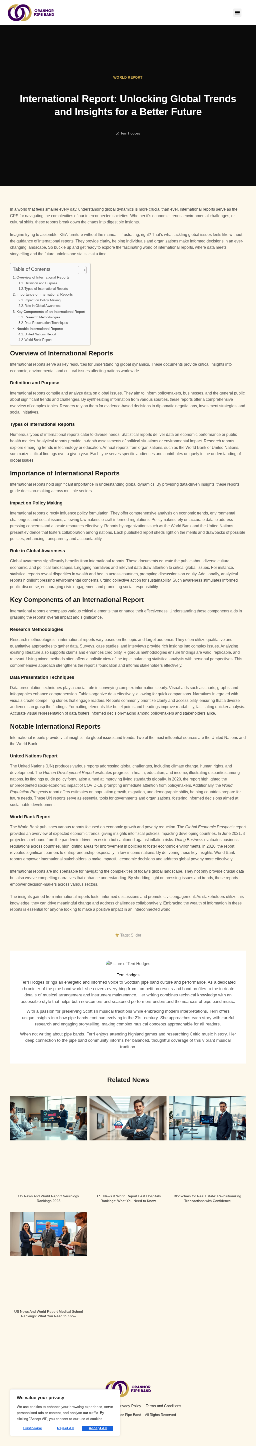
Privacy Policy (129, 1406)
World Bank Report (38, 340)
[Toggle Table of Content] (79, 270)
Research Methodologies (42, 317)
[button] (237, 13)
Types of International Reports (46, 289)
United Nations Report (40, 334)
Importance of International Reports (44, 294)
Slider (136, 935)
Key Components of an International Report (50, 312)
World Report (127, 77)
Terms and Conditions (163, 1406)
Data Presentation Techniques (46, 323)
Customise (32, 1428)
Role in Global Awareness (43, 306)
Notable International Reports (39, 329)
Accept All (98, 1428)
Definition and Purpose (40, 283)
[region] (65, 1412)
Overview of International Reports (43, 277)
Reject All (65, 1428)
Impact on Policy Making (42, 300)
